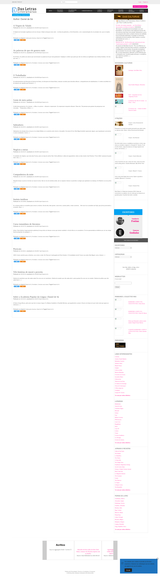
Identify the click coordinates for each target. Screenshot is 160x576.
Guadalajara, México (120, 498)
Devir (116, 426)
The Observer (118, 480)
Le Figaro (117, 482)
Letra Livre (117, 422)
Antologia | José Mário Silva (135, 70)
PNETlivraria (118, 419)
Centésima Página (119, 408)
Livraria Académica (119, 435)
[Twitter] (17, 40)
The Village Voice (119, 462)
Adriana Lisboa (118, 363)
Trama (116, 433)
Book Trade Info (119, 471)
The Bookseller (118, 487)
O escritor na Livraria (120, 374)
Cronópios (117, 390)
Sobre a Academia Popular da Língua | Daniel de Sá (36, 297)
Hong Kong (117, 515)
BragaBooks (118, 424)
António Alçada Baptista (120, 359)
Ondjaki (117, 368)
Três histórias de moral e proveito (28, 272)
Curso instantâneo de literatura (26, 224)
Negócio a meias (20, 149)
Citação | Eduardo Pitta (133, 185)
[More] (23, 40)
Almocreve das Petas (120, 381)
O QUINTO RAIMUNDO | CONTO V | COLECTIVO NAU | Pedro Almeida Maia (137, 331)
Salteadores (18, 125)
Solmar (116, 413)
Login (139, 2)
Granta (116, 478)
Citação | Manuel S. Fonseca (135, 171)
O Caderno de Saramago (120, 383)
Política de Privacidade (71, 571)
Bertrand (117, 410)
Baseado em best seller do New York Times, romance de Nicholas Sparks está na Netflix (88, 551)
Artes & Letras (118, 406)
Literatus (117, 356)
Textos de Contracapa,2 (120, 386)
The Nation (117, 458)
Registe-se (145, 2)
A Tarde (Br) (118, 460)
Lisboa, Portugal (119, 517)
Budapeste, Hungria (119, 522)
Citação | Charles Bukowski (134, 156)
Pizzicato (17, 249)
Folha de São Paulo (119, 451)
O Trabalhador (19, 75)
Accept (128, 570)
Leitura (116, 431)
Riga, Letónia (118, 510)
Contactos (92, 571)
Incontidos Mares (119, 377)
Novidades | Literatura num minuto (40, 63)
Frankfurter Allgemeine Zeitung (122, 464)
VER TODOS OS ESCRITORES (131, 240)
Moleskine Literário (119, 361)
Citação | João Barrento (133, 137)
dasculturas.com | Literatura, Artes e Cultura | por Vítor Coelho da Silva (131, 21)
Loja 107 (117, 428)
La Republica (118, 455)
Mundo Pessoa (118, 365)
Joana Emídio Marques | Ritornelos (136, 84)
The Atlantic (118, 453)
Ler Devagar (118, 437)
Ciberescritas (118, 379)
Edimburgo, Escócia (119, 503)
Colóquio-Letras (119, 485)
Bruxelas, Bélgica (119, 519)
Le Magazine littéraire (120, 473)
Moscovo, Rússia (119, 512)
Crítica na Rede (118, 370)
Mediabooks (118, 404)
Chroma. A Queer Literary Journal (123, 469)
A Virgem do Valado (22, 26)
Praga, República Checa (120, 526)
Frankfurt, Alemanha (120, 505)
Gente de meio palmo (22, 100)
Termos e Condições (83, 571)
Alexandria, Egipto (119, 501)
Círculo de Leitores (119, 440)
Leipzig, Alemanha (119, 524)
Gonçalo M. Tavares (119, 392)
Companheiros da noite (23, 174)
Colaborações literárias (30, 38)
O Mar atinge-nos (119, 388)
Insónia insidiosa (20, 199)
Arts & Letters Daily (120, 467)
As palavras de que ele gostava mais (29, 50)
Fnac (116, 415)
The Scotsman (118, 476)
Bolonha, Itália (118, 508)
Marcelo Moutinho (119, 372)
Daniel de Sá (45, 27)
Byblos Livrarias (119, 417)
